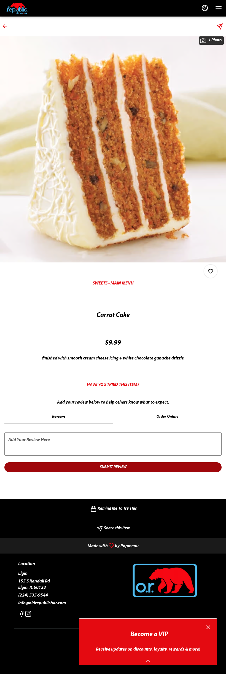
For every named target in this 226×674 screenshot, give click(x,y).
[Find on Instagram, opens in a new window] (28, 615)
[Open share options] (219, 26)
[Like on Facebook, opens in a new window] (21, 615)
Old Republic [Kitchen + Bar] (164, 581)
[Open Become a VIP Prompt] (148, 660)
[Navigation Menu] (218, 8)
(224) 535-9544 (33, 595)
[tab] (58, 416)
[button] (6, 26)
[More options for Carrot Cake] (210, 271)
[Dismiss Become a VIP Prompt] (208, 627)
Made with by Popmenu (71, 545)
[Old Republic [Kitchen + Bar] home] (29, 8)
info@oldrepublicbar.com (42, 603)
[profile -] (204, 8)
